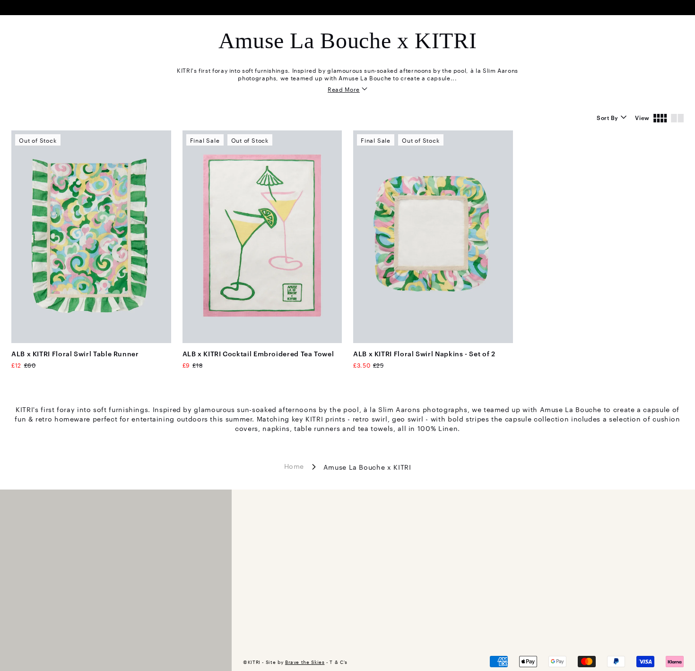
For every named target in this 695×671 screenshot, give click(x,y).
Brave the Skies (305, 661)
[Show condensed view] (660, 117)
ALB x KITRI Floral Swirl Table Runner (75, 353)
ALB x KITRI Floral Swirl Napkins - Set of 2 (424, 353)
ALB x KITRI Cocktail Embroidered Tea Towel (258, 353)
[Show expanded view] (677, 117)
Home (294, 466)
